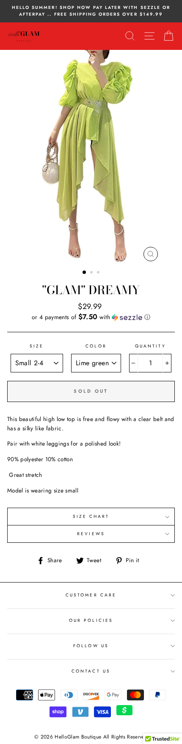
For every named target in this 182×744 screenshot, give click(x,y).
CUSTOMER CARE (91, 595)
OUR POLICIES (91, 620)
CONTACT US (91, 671)
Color (95, 346)
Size (37, 346)
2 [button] (92, 273)
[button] (91, 317)
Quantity (150, 346)
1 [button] (85, 273)
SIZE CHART (91, 516)
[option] (91, 11)
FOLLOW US (91, 646)
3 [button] (99, 273)
